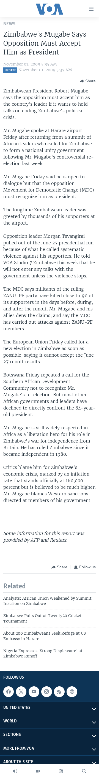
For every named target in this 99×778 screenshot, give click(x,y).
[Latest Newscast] (15, 771)
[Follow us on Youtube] (34, 691)
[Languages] (61, 771)
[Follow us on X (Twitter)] (21, 691)
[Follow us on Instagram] (46, 691)
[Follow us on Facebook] (8, 691)
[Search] (84, 771)
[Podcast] (72, 691)
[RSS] (59, 691)
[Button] (88, 81)
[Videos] (38, 771)
